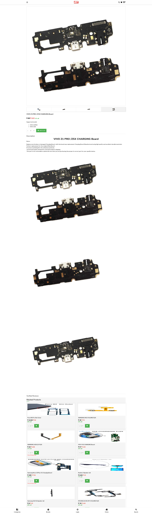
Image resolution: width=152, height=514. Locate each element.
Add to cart (42, 130)
